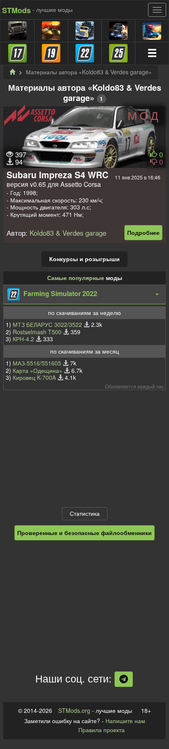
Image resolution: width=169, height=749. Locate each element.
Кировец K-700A (34, 377)
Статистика (85, 513)
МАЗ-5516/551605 (37, 363)
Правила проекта (101, 730)
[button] (84, 294)
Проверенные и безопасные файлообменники (84, 532)
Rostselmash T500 (37, 332)
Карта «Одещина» (37, 370)
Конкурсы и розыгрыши (84, 259)
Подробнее (143, 232)
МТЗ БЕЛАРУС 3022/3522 (47, 324)
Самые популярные (75, 277)
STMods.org (74, 710)
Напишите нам (125, 721)
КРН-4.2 (23, 339)
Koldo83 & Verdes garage (68, 233)
